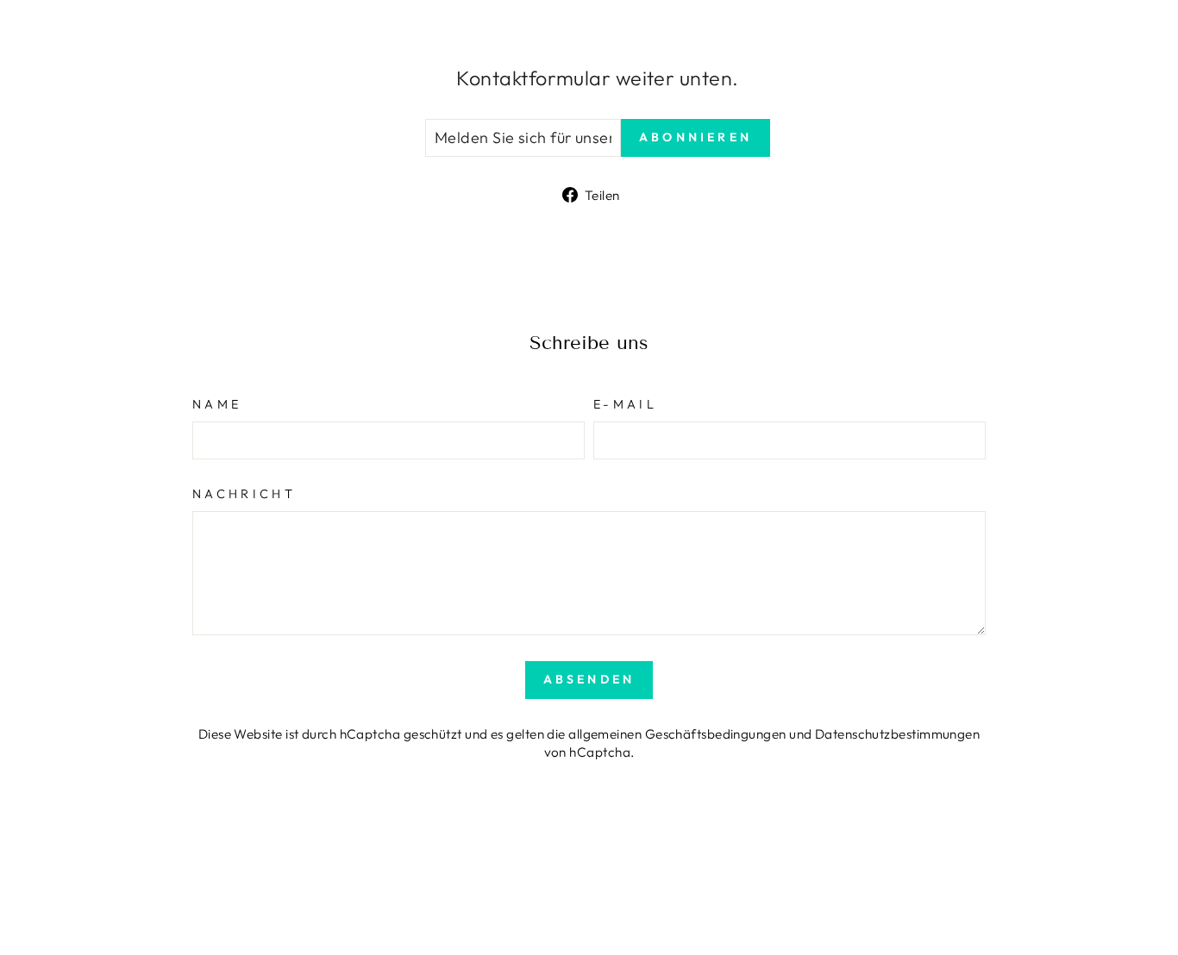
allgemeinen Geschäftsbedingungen (677, 734)
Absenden (589, 679)
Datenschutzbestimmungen (897, 734)
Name (216, 404)
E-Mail (625, 404)
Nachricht (244, 494)
